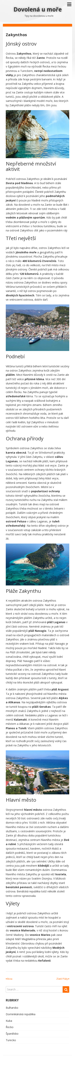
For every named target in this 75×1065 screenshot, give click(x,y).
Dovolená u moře (37, 9)
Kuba (9, 1021)
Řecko (9, 1027)
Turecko (11, 1040)
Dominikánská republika (20, 1014)
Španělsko (12, 1033)
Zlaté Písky (62, 978)
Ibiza (9, 978)
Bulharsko (12, 1007)
